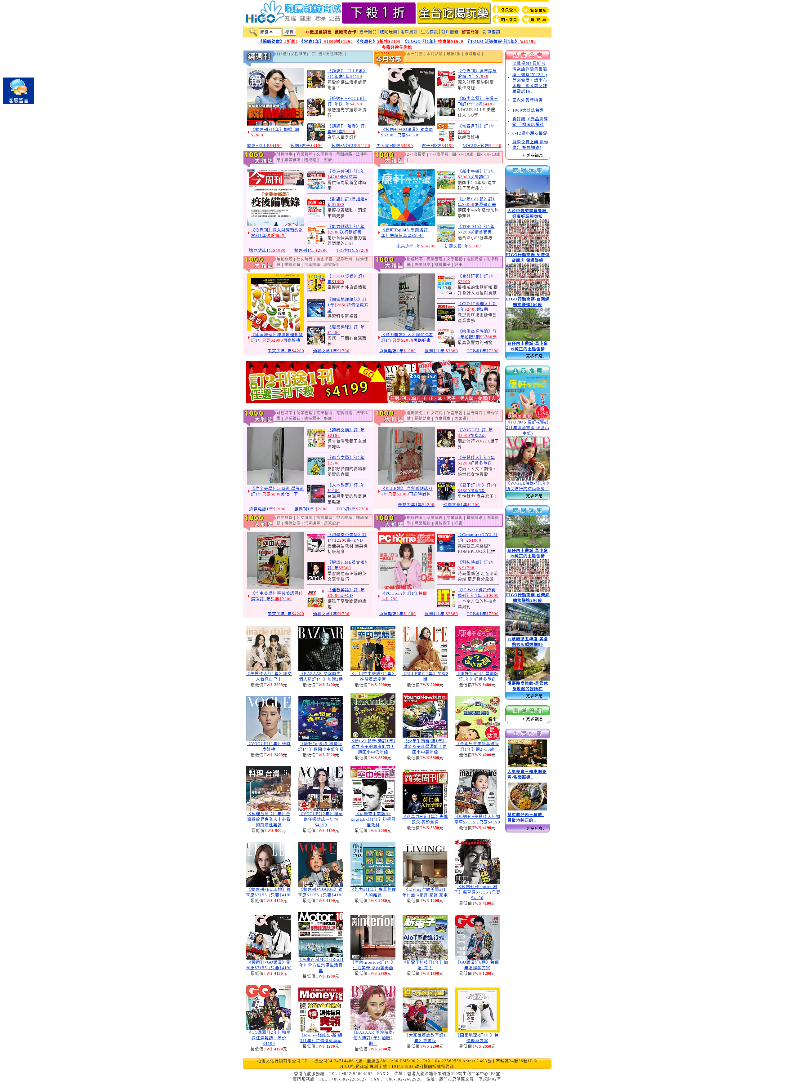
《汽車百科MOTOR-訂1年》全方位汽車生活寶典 (321, 965)
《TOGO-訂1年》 (434, 41)
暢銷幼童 (292, 265)
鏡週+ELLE (264, 145)
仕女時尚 (305, 259)
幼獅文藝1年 (462, 246)
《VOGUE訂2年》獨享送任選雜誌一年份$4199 (321, 819)
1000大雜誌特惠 (528, 110)
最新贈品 (368, 31)
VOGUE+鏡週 (482, 145)
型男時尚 (344, 259)
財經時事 (285, 154)
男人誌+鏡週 (395, 145)
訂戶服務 (450, 31)
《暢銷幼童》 (277, 41)
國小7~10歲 (462, 154)
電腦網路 (344, 154)
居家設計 (332, 265)
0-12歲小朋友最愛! (530, 133)
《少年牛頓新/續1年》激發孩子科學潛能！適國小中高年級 (425, 746)
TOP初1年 (352, 250)
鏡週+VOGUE (351, 145)
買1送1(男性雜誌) (328, 54)
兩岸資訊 (409, 31)
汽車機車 (312, 265)
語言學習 (324, 259)
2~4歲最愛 (416, 154)
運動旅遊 (285, 259)
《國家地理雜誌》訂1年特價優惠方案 (348, 305)
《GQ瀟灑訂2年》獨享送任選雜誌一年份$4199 (269, 1038)
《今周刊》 (379, 41)
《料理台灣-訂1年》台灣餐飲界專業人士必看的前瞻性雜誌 (269, 819)
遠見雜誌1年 (267, 250)
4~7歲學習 (439, 154)
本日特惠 (415, 54)
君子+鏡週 (438, 145)
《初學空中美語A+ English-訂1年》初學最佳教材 (373, 819)
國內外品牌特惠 (527, 100)
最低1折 (454, 54)
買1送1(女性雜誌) (292, 54)
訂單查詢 (491, 31)
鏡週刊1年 (311, 250)
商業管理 (305, 154)
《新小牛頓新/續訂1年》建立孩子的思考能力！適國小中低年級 (373, 746)
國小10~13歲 (488, 154)
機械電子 (312, 160)
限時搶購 (473, 54)
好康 (328, 160)
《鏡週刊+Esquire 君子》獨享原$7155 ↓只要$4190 (477, 892)
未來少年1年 (416, 246)
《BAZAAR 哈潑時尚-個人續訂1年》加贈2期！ (373, 1038)
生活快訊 (429, 31)
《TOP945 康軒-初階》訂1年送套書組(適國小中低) (527, 428)
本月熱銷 (435, 54)
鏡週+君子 (307, 145)
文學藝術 (324, 154)
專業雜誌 (292, 160)
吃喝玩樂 (388, 31)
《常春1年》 (327, 41)
